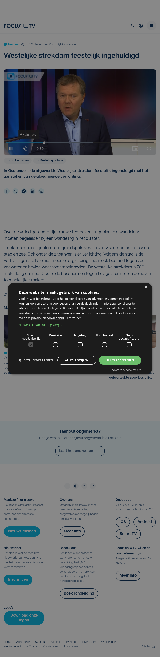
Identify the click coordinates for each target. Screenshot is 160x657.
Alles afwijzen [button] (77, 360)
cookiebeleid (55, 318)
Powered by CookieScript (126, 370)
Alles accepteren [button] (120, 360)
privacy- (36, 318)
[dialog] (80, 328)
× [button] (145, 287)
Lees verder (73, 318)
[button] (80, 325)
